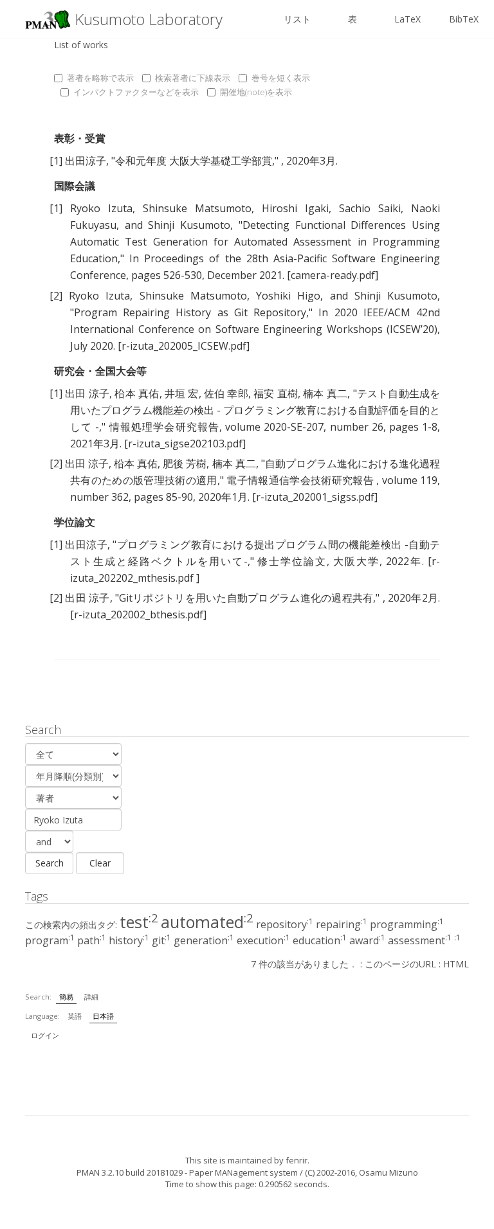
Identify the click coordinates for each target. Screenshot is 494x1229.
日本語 (103, 1016)
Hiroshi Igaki (295, 208)
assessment (420, 940)
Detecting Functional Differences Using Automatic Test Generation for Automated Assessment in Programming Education (255, 241)
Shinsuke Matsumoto (197, 208)
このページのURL (400, 964)
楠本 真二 (325, 393)
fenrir (296, 1160)
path (91, 940)
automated (207, 922)
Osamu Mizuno (388, 1172)
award (367, 940)
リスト (297, 19)
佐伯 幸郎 (226, 393)
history (129, 940)
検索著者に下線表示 (192, 78)
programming (407, 924)
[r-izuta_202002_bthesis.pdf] (138, 614)
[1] (56, 161)
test (139, 922)
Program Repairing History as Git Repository (190, 312)
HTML (456, 964)
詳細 (91, 996)
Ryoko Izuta (101, 208)
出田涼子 (85, 161)
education (320, 940)
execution (263, 940)
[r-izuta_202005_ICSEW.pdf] (184, 346)
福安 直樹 (275, 393)
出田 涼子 (87, 393)
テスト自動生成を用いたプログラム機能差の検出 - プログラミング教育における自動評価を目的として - (255, 410)
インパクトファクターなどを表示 (136, 92)
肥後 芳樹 (184, 463)
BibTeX (464, 19)
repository (284, 924)
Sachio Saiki (370, 208)
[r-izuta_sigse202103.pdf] (185, 443)
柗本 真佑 (136, 393)
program (50, 940)
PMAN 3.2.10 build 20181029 (130, 1172)
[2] (56, 296)
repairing (341, 924)
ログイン (45, 1035)
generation (204, 940)
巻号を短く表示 (281, 78)
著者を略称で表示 (100, 78)
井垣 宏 (182, 393)
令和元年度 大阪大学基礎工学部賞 (193, 161)
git (161, 940)
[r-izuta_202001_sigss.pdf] (315, 497)
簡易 (66, 996)
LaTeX (407, 19)
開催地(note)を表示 (256, 92)
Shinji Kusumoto (189, 225)
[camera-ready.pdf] (332, 275)
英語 (75, 1016)
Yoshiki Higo (288, 296)
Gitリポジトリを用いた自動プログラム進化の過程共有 (246, 598)
